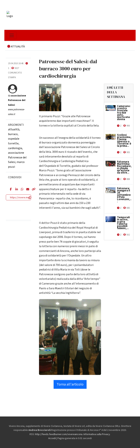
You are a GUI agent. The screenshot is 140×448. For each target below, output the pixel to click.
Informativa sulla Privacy (96, 434)
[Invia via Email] (26, 189)
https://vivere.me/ (20, 197)
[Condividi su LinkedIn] (15, 189)
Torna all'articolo (70, 384)
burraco (13, 134)
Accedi (52, 438)
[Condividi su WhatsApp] (21, 189)
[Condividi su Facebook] (10, 189)
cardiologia (15, 148)
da (17, 100)
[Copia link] (32, 189)
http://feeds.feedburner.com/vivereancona (58, 434)
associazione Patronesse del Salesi (17, 157)
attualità (13, 129)
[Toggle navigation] (12, 35)
